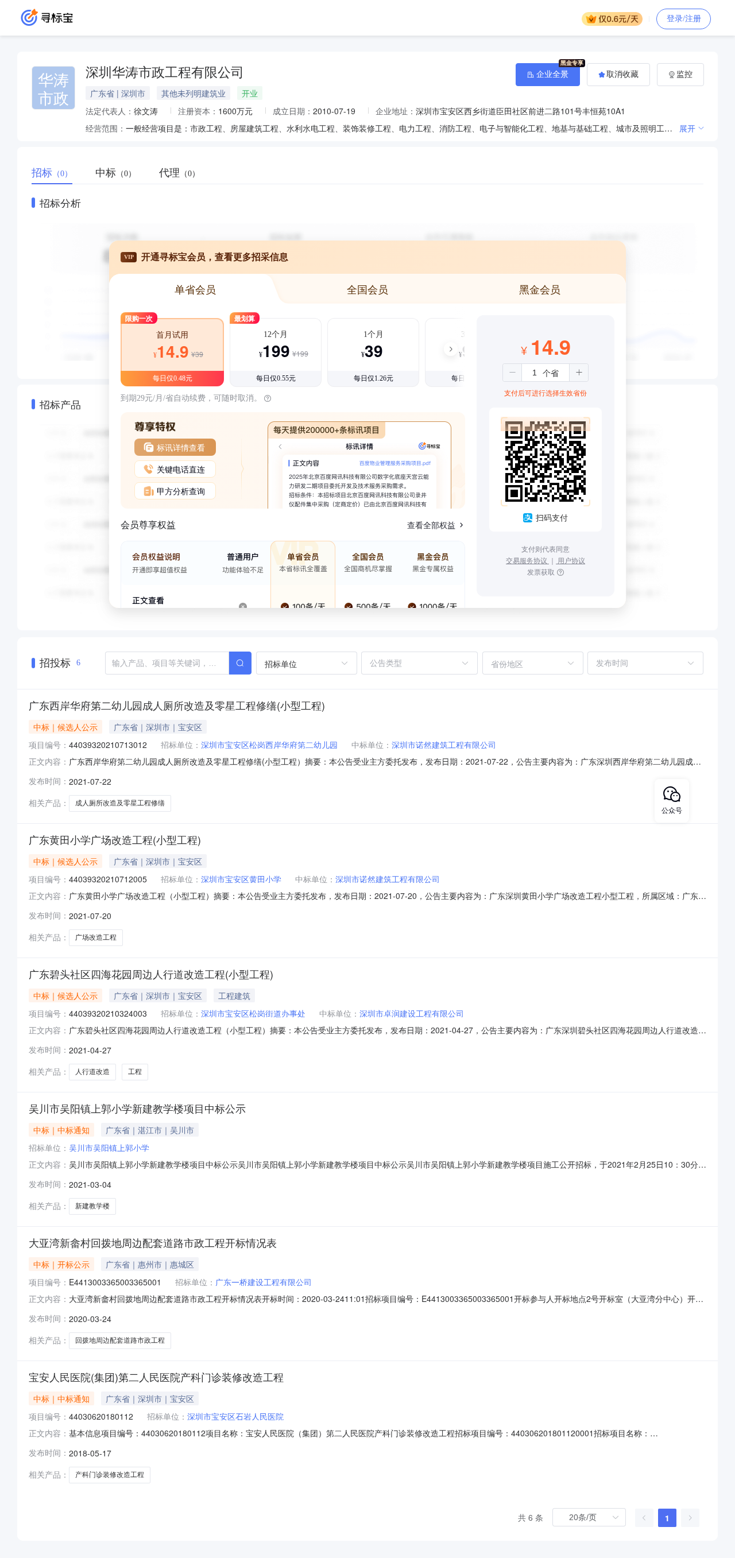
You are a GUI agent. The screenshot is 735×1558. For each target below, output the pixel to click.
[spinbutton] (535, 372)
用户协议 (570, 560)
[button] (512, 372)
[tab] (58, 172)
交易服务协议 (527, 560)
